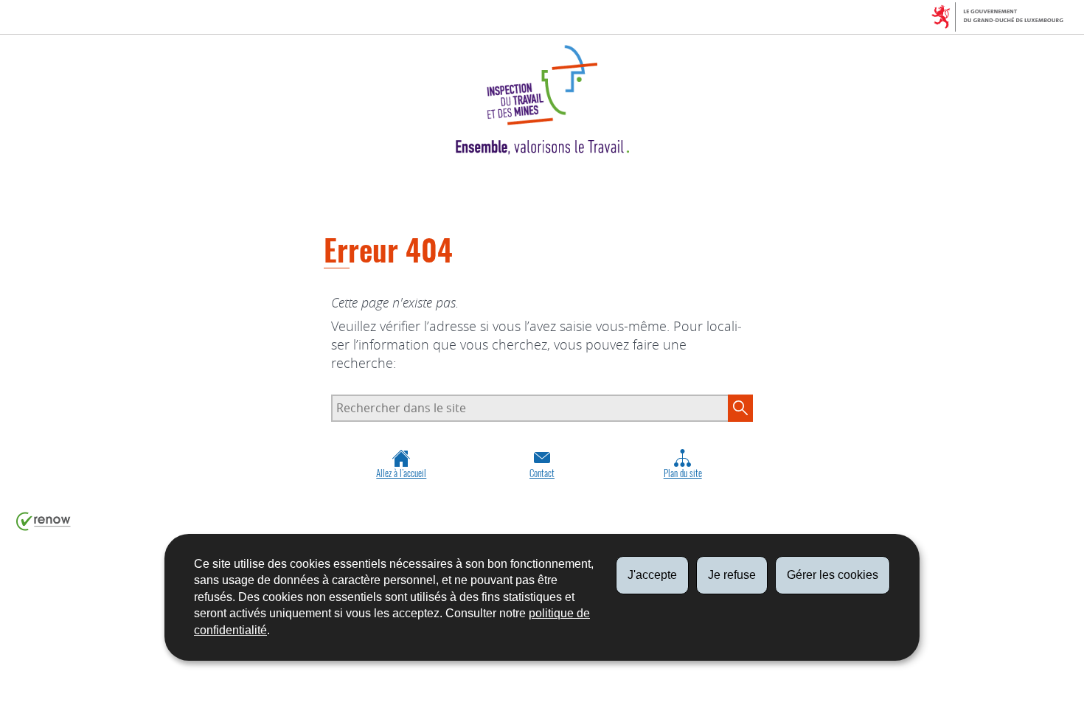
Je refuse (732, 575)
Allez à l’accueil (401, 473)
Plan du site (683, 473)
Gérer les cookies (832, 575)
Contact (542, 473)
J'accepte (652, 575)
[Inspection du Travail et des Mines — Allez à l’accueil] (542, 100)
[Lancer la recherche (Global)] (740, 408)
